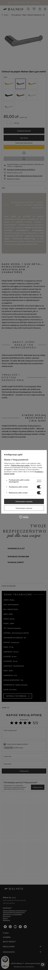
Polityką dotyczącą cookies (20, 465)
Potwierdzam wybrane (24, 508)
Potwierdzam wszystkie (24, 501)
